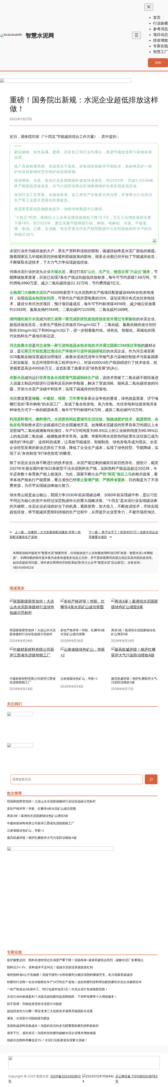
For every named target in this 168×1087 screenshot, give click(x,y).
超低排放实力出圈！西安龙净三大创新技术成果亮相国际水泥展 (50, 1011)
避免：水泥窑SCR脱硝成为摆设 (28, 1018)
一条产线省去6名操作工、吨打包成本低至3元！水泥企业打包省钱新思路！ (57, 989)
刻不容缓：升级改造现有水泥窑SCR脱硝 (34, 1004)
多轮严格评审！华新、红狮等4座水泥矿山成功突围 (82, 632)
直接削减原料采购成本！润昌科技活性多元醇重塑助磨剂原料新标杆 (53, 1025)
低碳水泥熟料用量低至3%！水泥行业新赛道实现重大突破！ (47, 1040)
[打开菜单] (136, 35)
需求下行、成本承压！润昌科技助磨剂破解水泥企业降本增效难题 (51, 1033)
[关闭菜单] (148, 7)
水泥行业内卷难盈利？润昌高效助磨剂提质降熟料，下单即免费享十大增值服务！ (62, 996)
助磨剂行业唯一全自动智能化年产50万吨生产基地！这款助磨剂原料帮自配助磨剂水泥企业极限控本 (74, 982)
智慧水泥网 (40, 35)
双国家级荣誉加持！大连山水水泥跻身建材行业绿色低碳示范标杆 (33, 632)
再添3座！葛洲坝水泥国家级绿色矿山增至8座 (133, 632)
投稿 (158, 62)
